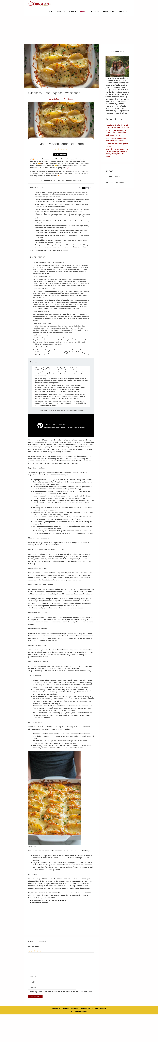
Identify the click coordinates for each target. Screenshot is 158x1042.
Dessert (72, 12)
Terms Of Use (85, 1009)
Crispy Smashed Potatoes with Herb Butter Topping (48, 900)
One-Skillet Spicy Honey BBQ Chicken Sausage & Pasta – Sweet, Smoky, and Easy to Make (117, 152)
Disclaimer (75, 1009)
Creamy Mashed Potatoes (39, 902)
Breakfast (61, 12)
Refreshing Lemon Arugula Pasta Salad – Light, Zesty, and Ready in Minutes (116, 132)
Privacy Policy (109, 12)
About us (123, 12)
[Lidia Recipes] (39, 4)
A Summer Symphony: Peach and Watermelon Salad (117, 139)
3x (90, 188)
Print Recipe (68, 99)
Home (51, 12)
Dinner (82, 12)
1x (83, 188)
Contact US (94, 12)
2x (87, 188)
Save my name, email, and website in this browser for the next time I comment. (61, 991)
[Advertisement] (79, 29)
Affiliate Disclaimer (99, 1009)
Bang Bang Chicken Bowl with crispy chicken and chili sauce (117, 126)
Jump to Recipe (55, 99)
